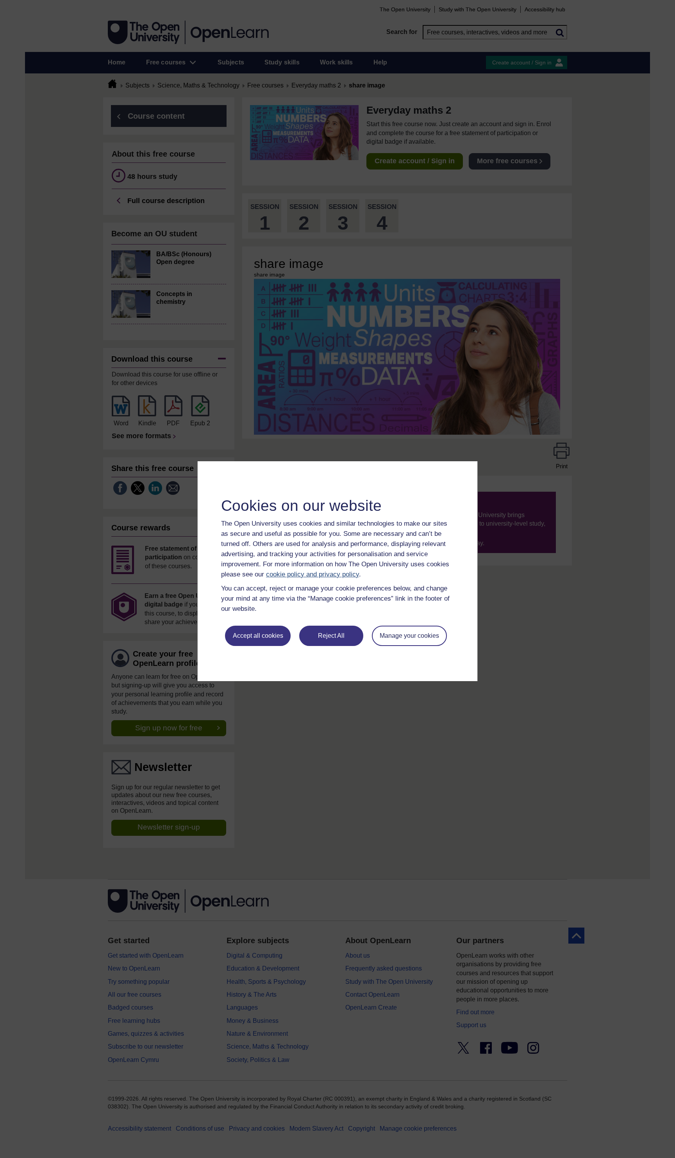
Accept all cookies (258, 635)
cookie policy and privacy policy (312, 574)
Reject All (331, 635)
